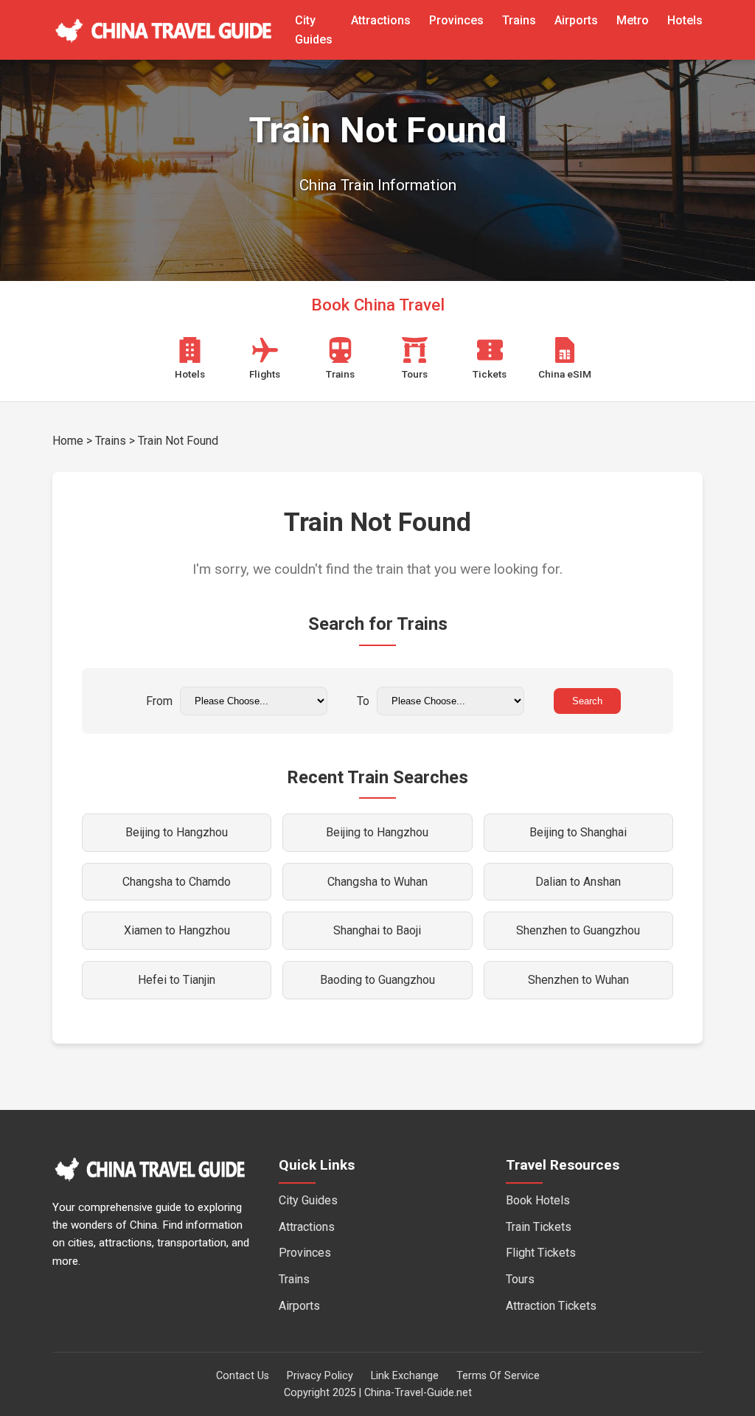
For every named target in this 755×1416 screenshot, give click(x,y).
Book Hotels (538, 1200)
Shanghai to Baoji (377, 930)
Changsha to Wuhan (377, 882)
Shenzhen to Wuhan (578, 980)
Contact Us (242, 1376)
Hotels (685, 20)
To (363, 701)
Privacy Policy (320, 1376)
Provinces (456, 20)
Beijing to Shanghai (578, 832)
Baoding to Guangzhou (377, 980)
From (159, 701)
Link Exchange (405, 1376)
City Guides (308, 1200)
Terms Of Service (498, 1376)
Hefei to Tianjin (176, 980)
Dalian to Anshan (578, 882)
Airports (576, 20)
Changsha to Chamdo (176, 882)
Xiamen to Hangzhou (177, 930)
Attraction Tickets (551, 1306)
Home (67, 441)
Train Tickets (538, 1227)
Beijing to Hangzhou (176, 832)
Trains (519, 20)
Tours (520, 1279)
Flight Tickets (541, 1253)
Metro (632, 20)
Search (587, 701)
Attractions (381, 20)
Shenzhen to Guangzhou (578, 930)
